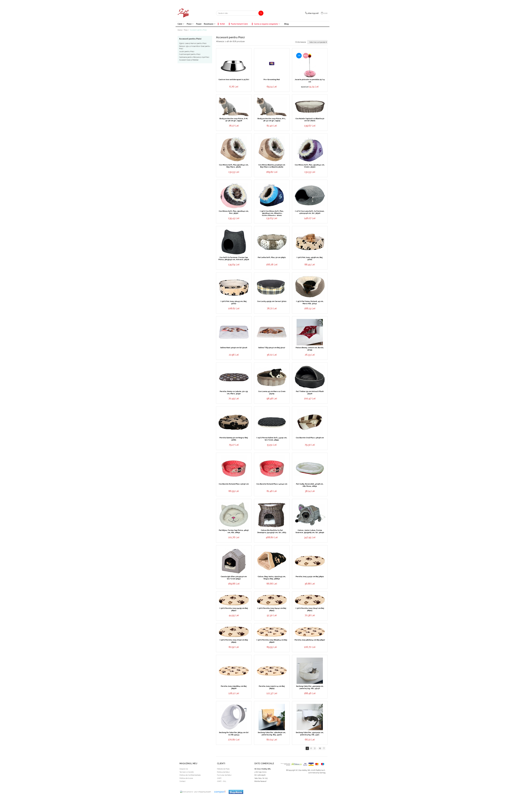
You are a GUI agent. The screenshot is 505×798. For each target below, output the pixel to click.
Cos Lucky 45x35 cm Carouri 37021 (271, 301)
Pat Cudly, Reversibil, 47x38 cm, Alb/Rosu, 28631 (309, 485)
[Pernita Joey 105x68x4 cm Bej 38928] (233, 670)
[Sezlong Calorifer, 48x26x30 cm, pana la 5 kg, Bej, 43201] (271, 717)
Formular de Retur (224, 775)
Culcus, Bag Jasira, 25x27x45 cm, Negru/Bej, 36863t (272, 578)
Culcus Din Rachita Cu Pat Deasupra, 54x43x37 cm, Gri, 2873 (271, 531)
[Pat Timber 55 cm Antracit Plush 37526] (309, 377)
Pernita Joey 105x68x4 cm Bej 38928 (234, 687)
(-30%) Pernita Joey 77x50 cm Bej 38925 (234, 641)
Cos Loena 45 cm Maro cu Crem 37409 (271, 392)
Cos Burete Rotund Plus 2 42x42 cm (271, 484)
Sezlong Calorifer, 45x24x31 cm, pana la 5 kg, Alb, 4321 (310, 733)
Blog (286, 24)
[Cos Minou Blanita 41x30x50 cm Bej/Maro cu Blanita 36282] (271, 149)
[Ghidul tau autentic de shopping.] (220, 792)
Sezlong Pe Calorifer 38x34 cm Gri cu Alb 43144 (234, 733)
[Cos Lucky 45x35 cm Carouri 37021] (271, 287)
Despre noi (184, 769)
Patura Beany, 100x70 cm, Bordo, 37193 (310, 349)
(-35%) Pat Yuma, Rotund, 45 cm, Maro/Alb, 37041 (310, 302)
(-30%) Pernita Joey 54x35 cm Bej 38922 (233, 609)
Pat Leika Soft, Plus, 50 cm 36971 (272, 257)
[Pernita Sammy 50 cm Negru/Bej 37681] (233, 422)
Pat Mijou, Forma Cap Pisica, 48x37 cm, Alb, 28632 (234, 531)
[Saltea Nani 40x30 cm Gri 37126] (233, 332)
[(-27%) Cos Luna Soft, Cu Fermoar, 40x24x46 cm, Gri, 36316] (309, 195)
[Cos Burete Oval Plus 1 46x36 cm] (309, 422)
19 (320, 748)
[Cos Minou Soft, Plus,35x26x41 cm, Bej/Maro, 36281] (233, 149)
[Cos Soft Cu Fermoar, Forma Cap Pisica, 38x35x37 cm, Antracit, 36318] (233, 242)
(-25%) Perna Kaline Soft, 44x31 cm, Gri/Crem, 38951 (271, 439)
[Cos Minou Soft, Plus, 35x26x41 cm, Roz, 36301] (233, 196)
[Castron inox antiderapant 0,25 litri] (233, 64)
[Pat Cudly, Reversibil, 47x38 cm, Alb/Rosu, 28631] (309, 468)
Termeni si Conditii (187, 772)
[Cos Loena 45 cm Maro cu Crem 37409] (271, 377)
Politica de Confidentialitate (190, 775)
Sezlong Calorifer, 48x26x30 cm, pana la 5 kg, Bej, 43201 (272, 733)
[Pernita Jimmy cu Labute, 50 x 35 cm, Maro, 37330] (233, 377)
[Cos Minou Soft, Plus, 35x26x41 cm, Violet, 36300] (309, 149)
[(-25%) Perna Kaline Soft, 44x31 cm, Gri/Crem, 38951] (271, 422)
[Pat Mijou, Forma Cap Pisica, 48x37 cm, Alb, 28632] (233, 515)
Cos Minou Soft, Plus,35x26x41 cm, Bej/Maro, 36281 (234, 166)
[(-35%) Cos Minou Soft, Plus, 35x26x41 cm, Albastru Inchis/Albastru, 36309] (271, 196)
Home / (181, 30)
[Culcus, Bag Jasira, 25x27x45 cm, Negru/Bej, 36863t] (271, 561)
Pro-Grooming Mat (272, 79)
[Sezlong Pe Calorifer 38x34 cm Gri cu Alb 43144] (233, 717)
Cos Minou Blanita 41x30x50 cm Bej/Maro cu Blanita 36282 (271, 166)
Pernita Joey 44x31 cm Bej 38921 (310, 576)
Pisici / (186, 30)
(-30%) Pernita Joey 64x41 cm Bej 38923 (271, 609)
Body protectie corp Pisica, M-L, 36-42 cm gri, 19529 (271, 120)
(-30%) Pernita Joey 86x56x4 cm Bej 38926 (271, 641)
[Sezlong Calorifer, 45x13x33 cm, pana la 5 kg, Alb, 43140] (309, 671)
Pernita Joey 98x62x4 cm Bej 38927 (310, 640)
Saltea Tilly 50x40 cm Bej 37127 (271, 348)
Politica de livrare (186, 778)
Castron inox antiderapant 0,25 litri (233, 79)
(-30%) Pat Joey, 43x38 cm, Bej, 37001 (310, 258)
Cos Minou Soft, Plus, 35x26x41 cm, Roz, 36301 (234, 212)
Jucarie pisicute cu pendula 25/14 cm (310, 80)
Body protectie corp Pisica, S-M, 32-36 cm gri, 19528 (233, 120)
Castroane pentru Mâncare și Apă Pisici (194, 57)
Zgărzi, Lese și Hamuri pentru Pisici (192, 43)
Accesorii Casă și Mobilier (189, 60)
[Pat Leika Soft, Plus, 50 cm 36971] (271, 241)
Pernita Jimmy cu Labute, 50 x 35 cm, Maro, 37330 (234, 392)
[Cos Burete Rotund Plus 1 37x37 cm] (233, 468)
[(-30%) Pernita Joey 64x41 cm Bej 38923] (271, 600)
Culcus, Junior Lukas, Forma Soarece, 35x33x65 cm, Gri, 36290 (310, 531)
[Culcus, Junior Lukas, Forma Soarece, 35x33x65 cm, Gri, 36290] (309, 515)
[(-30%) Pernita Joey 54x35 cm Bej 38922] (233, 600)
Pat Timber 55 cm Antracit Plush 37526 (310, 392)
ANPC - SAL (221, 781)
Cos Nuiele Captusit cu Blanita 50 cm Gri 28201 (309, 120)
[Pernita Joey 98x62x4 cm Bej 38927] (309, 631)
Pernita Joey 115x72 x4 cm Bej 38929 (272, 687)
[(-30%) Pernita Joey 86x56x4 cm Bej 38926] (271, 631)
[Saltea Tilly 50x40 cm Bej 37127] (271, 332)
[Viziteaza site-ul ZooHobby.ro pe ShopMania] (236, 792)
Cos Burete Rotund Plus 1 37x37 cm (234, 484)
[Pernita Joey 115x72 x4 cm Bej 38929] (271, 670)
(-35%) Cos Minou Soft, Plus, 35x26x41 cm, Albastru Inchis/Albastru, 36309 (272, 213)
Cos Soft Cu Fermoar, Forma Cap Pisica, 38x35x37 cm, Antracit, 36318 (233, 258)
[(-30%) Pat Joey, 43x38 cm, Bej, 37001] (309, 241)
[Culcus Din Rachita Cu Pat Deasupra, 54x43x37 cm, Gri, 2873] (271, 515)
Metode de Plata (223, 769)
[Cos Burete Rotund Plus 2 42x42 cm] (271, 468)
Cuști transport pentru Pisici (189, 54)
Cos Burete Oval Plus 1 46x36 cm (310, 438)
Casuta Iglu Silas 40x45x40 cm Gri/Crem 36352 (234, 578)
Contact (182, 781)
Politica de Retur (223, 772)
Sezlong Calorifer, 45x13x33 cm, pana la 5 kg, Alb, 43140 (310, 687)
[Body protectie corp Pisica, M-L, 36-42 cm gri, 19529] (271, 106)
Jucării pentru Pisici (186, 51)
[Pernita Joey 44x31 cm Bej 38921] (309, 561)
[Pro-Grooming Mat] (271, 64)
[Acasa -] (191, 13)
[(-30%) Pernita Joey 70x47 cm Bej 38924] (309, 600)
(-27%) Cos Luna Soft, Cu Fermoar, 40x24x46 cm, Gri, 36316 (309, 212)
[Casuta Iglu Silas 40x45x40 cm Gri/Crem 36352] (233, 561)
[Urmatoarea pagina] (323, 748)
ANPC (219, 778)
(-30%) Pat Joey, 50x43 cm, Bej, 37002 (234, 302)
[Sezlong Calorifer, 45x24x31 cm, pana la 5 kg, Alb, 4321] (309, 717)
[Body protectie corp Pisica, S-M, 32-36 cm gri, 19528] (233, 106)
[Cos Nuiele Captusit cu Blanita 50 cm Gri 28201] (309, 106)
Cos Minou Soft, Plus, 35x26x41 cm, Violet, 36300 (310, 166)
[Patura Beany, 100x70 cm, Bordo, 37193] (309, 332)
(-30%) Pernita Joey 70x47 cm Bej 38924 (310, 609)
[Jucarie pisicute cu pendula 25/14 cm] (309, 64)
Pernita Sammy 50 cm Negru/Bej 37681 (233, 439)
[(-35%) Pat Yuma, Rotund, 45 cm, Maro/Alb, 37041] (309, 287)
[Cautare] (260, 13)
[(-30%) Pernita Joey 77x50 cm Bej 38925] (233, 632)
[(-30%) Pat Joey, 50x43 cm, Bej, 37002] (233, 287)
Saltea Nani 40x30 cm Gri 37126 (233, 348)
